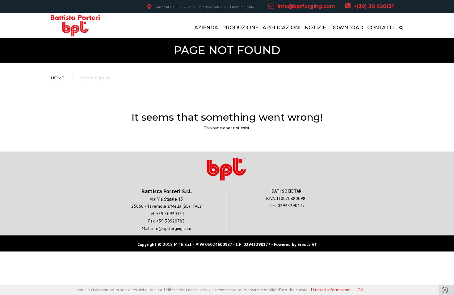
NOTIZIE (315, 28)
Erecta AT (307, 244)
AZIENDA (206, 28)
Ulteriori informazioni (330, 290)
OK (360, 290)
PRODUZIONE (240, 28)
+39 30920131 (170, 213)
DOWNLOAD (346, 28)
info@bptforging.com (306, 6)
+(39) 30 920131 (374, 6)
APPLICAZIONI (282, 28)
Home (57, 77)
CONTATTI (380, 28)
